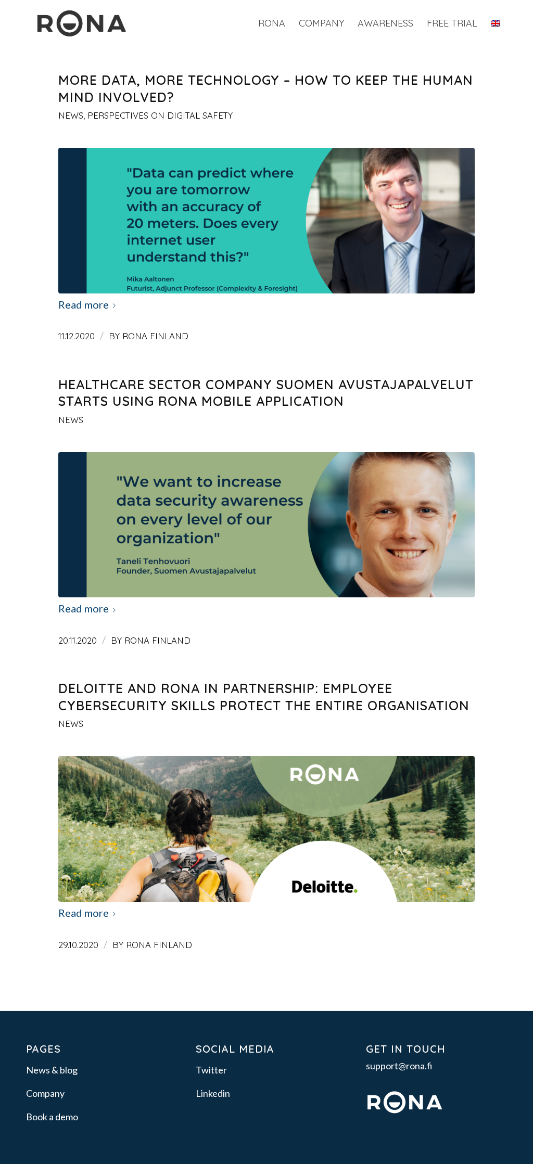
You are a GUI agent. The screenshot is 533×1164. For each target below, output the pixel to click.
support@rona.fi (399, 1065)
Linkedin (213, 1093)
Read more (83, 304)
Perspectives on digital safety (160, 115)
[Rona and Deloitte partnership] (266, 829)
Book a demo (52, 1116)
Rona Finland (155, 335)
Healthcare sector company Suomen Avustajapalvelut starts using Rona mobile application (266, 393)
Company (45, 1093)
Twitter (211, 1070)
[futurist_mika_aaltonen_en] (266, 220)
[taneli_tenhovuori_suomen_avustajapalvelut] (266, 525)
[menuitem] (271, 23)
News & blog (52, 1070)
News (70, 115)
